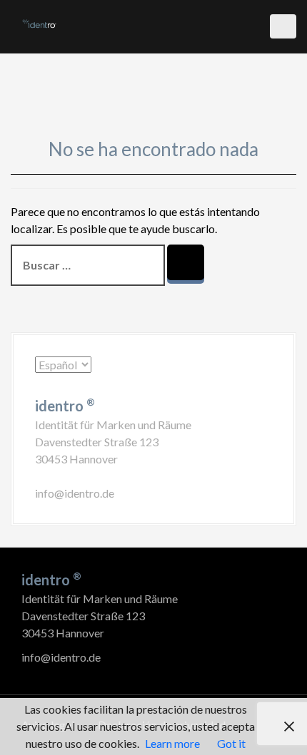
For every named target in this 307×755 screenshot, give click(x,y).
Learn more (172, 743)
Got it (231, 743)
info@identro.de (74, 493)
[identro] (39, 22)
